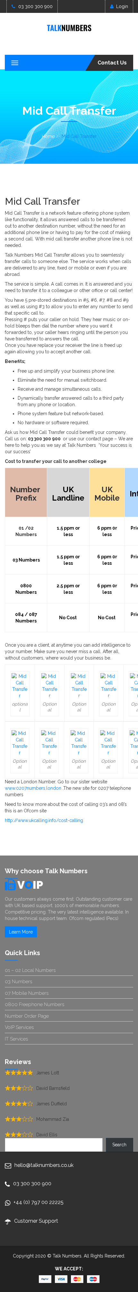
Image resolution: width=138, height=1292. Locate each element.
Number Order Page (27, 1016)
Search (119, 1144)
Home (48, 136)
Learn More (21, 932)
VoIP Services (19, 1027)
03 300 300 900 (35, 6)
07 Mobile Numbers (26, 993)
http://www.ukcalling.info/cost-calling (44, 820)
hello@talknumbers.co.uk (43, 1165)
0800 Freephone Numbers (34, 1004)
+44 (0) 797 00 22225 (38, 1202)
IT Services (16, 1039)
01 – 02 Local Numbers (30, 970)
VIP (30, 885)
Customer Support (36, 1221)
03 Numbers (18, 981)
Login (122, 6)
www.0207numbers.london (34, 788)
